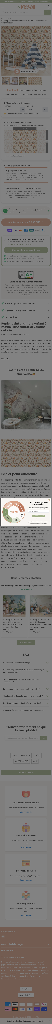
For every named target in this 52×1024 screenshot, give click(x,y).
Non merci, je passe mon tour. (38, 519)
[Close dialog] (49, 500)
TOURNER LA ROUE (38, 516)
